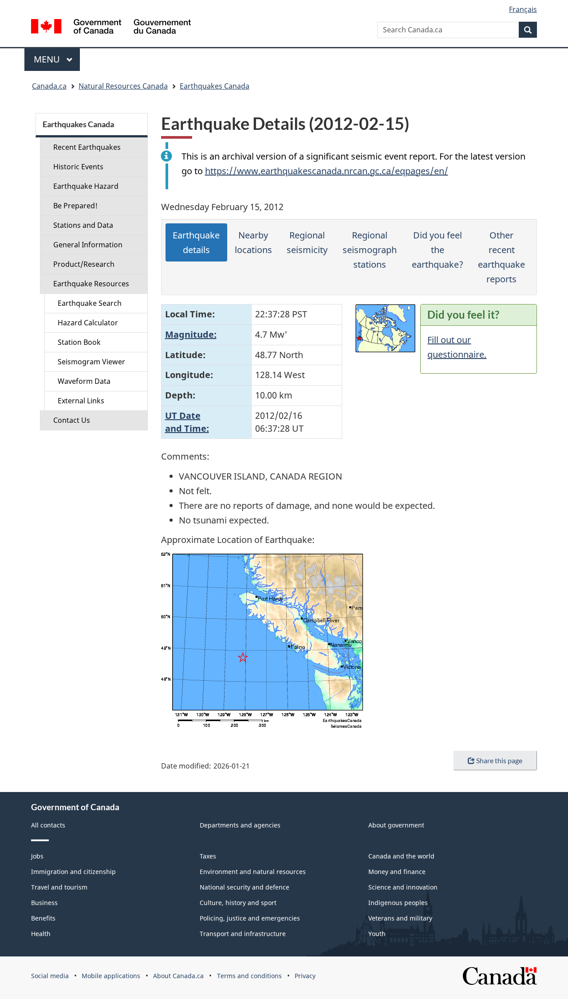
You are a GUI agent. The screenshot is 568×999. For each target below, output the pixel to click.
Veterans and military (400, 918)
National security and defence (244, 887)
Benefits (43, 918)
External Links (81, 401)
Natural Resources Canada (123, 86)
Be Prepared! (75, 206)
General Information (87, 245)
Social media (50, 976)
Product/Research (83, 264)
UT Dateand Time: (187, 422)
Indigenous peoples (398, 902)
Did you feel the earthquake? (437, 249)
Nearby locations (253, 242)
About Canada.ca (178, 976)
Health (41, 933)
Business (44, 902)
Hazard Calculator (88, 323)
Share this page (499, 760)
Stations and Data (83, 225)
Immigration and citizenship (73, 871)
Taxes (208, 856)
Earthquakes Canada (214, 86)
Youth (377, 933)
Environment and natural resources (253, 871)
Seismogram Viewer (91, 362)
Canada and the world (401, 856)
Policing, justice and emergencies (250, 918)
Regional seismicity (307, 242)
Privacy (305, 976)
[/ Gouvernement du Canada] (111, 27)
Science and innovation (403, 887)
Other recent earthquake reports (501, 257)
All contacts (48, 825)
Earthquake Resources (91, 284)
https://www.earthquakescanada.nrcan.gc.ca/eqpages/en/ (326, 171)
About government (396, 825)
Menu (48, 59)
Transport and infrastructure (243, 933)
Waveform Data (84, 381)
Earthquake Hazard (85, 186)
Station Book (79, 342)
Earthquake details (196, 242)
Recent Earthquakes (87, 147)
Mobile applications (111, 976)
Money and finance (397, 871)
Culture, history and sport (238, 902)
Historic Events (78, 167)
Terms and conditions (249, 976)
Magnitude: (191, 334)
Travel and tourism (59, 887)
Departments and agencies (240, 825)
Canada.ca (49, 86)
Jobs (37, 856)
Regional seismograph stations (370, 249)
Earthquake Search (90, 303)
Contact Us (71, 420)
